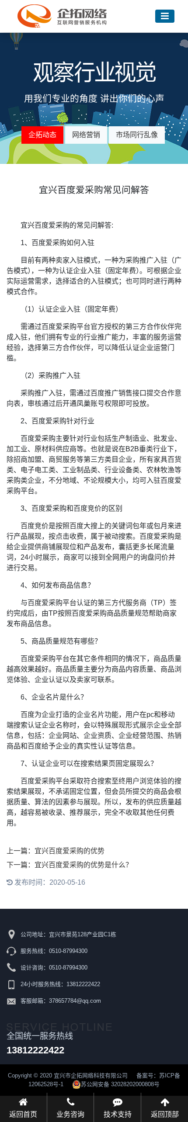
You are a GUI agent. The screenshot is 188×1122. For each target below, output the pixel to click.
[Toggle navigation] (164, 16)
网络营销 (86, 135)
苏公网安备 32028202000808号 (120, 1084)
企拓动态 (42, 135)
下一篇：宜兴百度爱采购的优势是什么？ (69, 865)
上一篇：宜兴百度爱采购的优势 (55, 851)
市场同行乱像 (137, 135)
